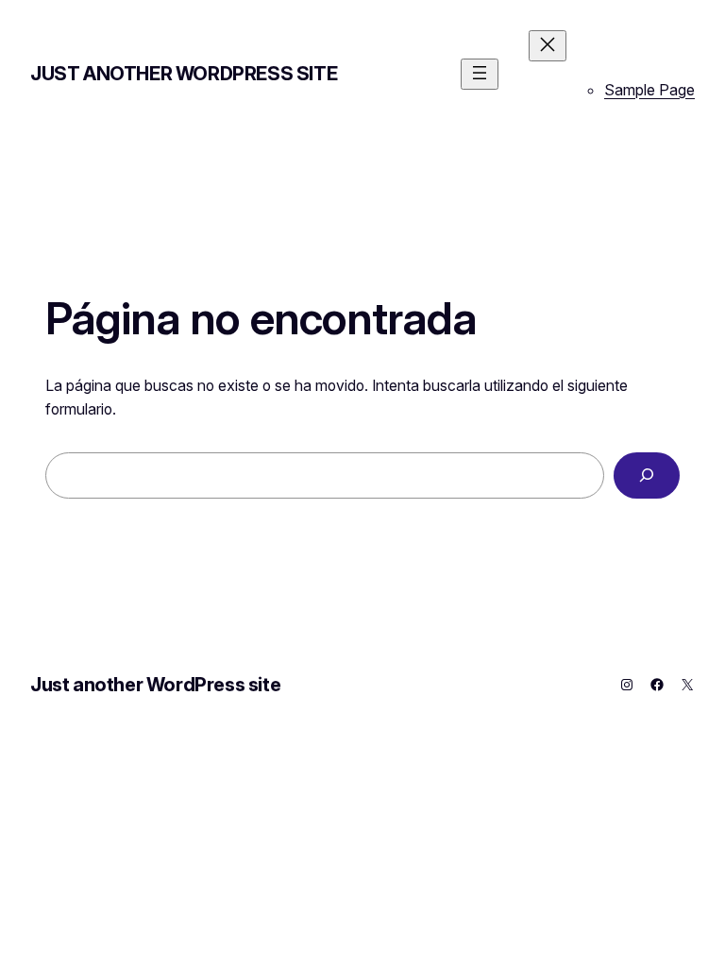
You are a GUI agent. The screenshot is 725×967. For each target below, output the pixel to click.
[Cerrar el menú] (547, 45)
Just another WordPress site (183, 73)
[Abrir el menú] (479, 74)
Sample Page (649, 89)
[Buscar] (647, 475)
